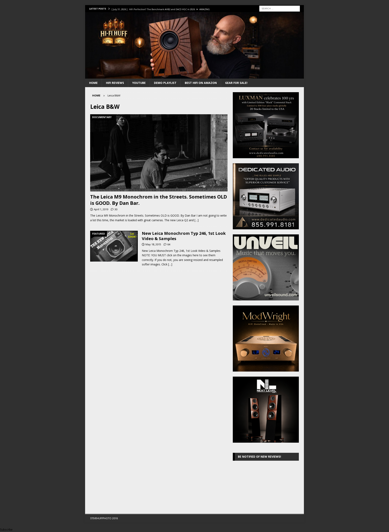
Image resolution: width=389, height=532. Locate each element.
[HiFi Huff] (194, 76)
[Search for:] (279, 8)
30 (115, 209)
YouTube (139, 83)
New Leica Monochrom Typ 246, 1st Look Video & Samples (184, 236)
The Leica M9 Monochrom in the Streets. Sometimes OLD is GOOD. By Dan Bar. (158, 199)
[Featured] (114, 246)
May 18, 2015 (153, 244)
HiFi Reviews (115, 83)
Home (93, 83)
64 (168, 244)
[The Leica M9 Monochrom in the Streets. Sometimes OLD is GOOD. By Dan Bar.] (159, 152)
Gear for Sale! (236, 83)
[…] (196, 220)
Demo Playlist (165, 83)
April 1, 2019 (101, 209)
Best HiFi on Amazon (201, 83)
